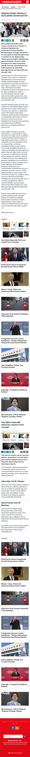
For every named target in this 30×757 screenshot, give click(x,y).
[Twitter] (5, 40)
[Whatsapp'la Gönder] (10, 40)
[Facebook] (2, 40)
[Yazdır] (13, 40)
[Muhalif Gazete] (11, 2)
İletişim (16, 721)
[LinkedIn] (7, 40)
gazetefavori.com (7, 525)
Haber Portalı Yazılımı (16, 753)
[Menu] (27, 2)
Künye (10, 721)
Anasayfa (4, 721)
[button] (21, 40)
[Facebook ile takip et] (13, 728)
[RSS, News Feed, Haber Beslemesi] (17, 728)
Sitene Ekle (15, 723)
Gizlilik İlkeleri (23, 721)
